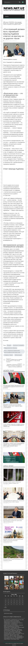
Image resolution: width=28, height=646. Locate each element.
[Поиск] (20, 2)
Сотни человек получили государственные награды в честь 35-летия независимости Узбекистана (13, 425)
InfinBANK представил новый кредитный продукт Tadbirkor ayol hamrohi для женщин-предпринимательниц (13, 540)
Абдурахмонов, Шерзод (10, 348)
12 (11, 600)
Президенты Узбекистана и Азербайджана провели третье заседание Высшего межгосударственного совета (13, 445)
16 (22, 600)
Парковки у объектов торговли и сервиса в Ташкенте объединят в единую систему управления (14, 365)
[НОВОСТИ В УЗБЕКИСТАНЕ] (14, 10)
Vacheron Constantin (18, 345)
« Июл (5, 607)
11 (8, 600)
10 (5, 600)
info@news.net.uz (10, 636)
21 (16, 602)
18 (8, 602)
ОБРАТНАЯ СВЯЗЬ (8, 613)
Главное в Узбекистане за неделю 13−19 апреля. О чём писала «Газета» (14, 360)
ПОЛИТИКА (11, 22)
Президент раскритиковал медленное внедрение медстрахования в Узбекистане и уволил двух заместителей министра (13, 520)
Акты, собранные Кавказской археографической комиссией (12, 351)
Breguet (9, 345)
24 (5, 604)
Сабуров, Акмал (8, 355)
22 (19, 602)
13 (14, 600)
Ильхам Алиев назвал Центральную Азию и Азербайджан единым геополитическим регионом (13, 386)
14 (16, 600)
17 (5, 602)
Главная (6, 22)
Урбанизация (18, 355)
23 (22, 602)
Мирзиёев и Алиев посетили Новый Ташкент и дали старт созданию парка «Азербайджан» (12, 406)
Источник (5, 340)
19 (11, 602)
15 (19, 600)
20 (14, 602)
